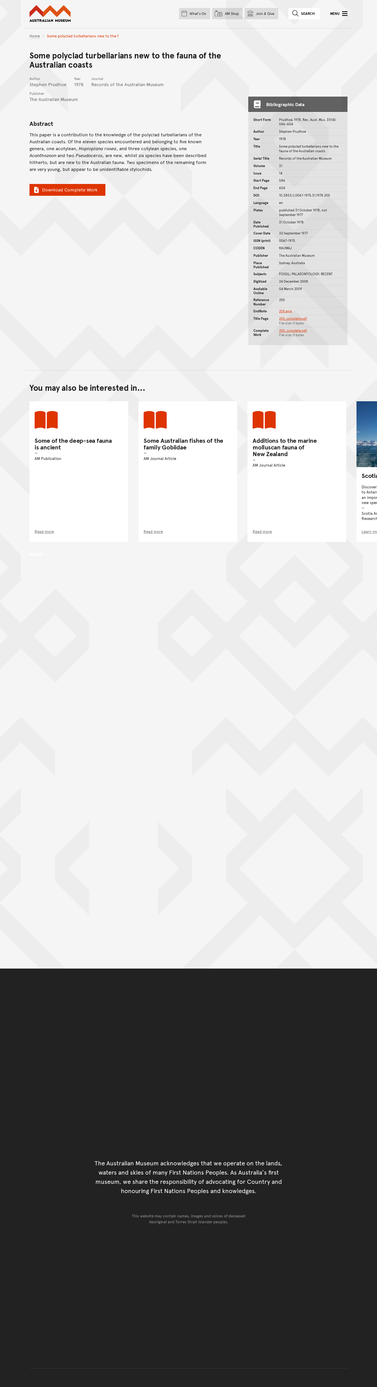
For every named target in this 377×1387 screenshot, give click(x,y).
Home (34, 35)
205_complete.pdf (293, 318)
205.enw (285, 311)
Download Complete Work (69, 189)
